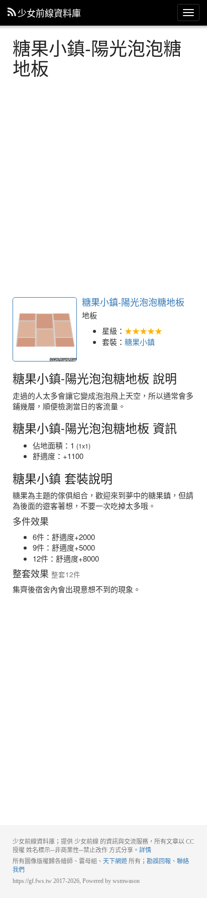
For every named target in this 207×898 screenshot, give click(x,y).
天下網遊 (115, 861)
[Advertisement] (103, 186)
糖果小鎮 (140, 341)
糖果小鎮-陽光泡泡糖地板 (45, 329)
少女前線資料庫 (49, 12)
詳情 (145, 850)
